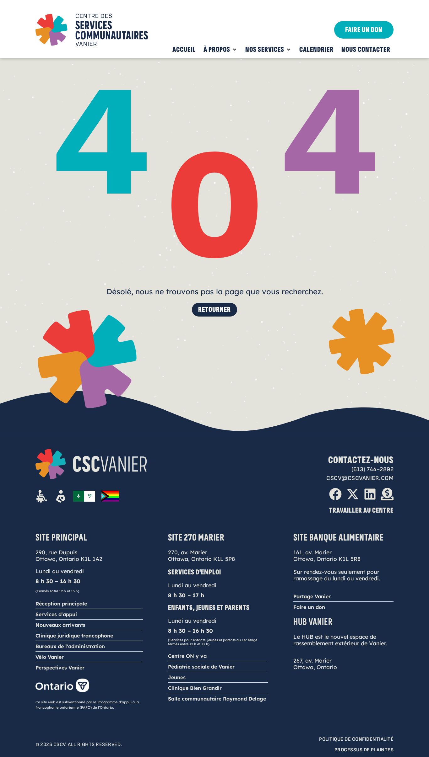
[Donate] (387, 494)
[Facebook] (335, 494)
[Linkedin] (370, 494)
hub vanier (313, 622)
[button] (220, 49)
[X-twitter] (352, 494)
